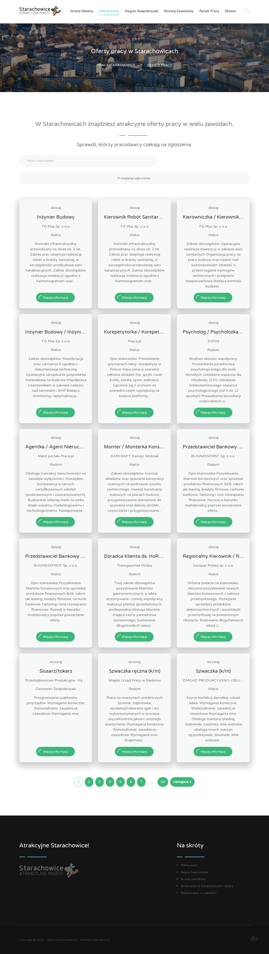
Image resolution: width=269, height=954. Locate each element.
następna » (182, 782)
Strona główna (81, 11)
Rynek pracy (209, 11)
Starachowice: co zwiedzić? (199, 893)
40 (163, 782)
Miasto (230, 11)
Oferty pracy (109, 11)
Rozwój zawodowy (179, 11)
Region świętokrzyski (141, 11)
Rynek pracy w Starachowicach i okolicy (207, 886)
